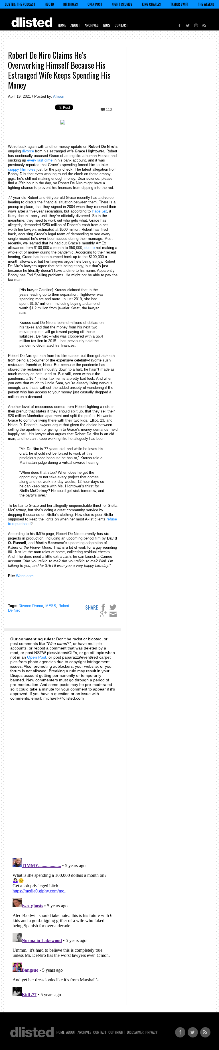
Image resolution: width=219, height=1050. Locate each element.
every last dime (39, 160)
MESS (50, 606)
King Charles (151, 4)
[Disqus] (62, 776)
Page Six (99, 211)
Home (62, 25)
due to (89, 248)
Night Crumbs (122, 4)
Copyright (116, 1032)
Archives (92, 25)
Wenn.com (25, 576)
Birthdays (70, 4)
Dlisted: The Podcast (20, 4)
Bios (106, 25)
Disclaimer (135, 1032)
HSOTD (49, 4)
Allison (58, 96)
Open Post (95, 4)
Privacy (151, 1032)
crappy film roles (21, 169)
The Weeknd (206, 4)
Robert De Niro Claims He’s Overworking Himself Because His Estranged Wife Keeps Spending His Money (59, 70)
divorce (28, 151)
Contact (121, 25)
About (75, 25)
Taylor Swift (179, 4)
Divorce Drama (31, 606)
